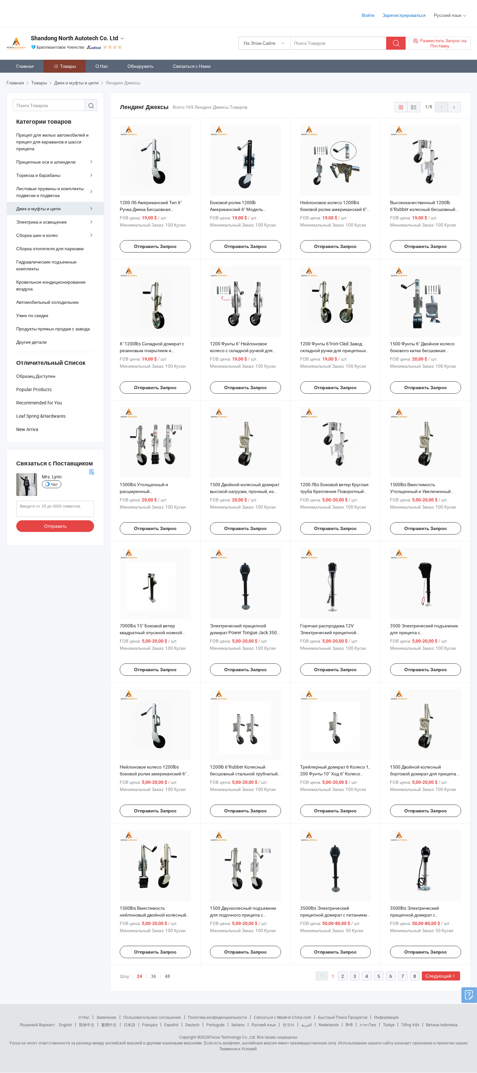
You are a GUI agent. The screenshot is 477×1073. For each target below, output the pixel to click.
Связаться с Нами (192, 66)
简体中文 (86, 1024)
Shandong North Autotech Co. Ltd (74, 38)
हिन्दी (349, 1024)
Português (215, 1024)
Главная (25, 66)
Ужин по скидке (32, 315)
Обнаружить (140, 66)
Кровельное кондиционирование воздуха (51, 285)
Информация (386, 1017)
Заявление (106, 1017)
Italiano (238, 1024)
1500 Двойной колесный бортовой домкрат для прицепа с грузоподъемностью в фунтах (424, 773)
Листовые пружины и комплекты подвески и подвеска (50, 191)
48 (167, 976)
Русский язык (263, 1024)
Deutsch (192, 1024)
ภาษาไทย (368, 1024)
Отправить (55, 526)
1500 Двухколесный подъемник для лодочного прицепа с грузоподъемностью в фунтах (243, 915)
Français (149, 1024)
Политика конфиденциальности (217, 1017)
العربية (306, 1024)
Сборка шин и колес (37, 235)
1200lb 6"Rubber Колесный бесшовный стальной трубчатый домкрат (244, 773)
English (65, 1024)
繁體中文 (109, 1024)
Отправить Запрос (155, 246)
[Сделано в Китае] (48, 12)
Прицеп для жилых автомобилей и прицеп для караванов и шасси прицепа (52, 142)
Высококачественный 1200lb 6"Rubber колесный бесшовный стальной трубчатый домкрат (422, 209)
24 (139, 976)
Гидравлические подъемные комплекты (46, 265)
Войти (368, 15)
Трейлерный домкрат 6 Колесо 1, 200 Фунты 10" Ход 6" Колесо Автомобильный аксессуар (335, 773)
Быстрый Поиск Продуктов (342, 1017)
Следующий (438, 976)
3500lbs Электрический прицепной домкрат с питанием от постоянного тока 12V (333, 915)
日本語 (129, 1024)
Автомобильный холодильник (47, 302)
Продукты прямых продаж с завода (53, 329)
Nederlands (329, 1024)
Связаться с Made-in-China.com (282, 1017)
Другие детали (31, 342)
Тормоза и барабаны (38, 175)
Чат (54, 484)
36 (153, 976)
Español (171, 1024)
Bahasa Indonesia (442, 1024)
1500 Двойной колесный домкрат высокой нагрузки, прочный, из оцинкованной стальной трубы (244, 491)
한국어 (288, 1024)
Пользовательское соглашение (152, 1017)
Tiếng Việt (410, 1024)
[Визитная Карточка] (91, 471)
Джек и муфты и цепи (38, 208)
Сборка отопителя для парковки (50, 248)
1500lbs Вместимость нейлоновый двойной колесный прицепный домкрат (153, 915)
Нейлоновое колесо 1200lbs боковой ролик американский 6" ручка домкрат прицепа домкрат (154, 773)
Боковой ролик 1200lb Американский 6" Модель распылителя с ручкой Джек (239, 209)
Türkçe (388, 1024)
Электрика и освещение (41, 222)
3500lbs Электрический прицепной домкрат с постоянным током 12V (414, 915)
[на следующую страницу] (454, 107)
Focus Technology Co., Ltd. (232, 1037)
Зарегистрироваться (404, 15)
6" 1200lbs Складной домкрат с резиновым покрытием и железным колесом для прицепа (154, 350)
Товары (68, 66)
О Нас (101, 66)
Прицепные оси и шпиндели (46, 162)
